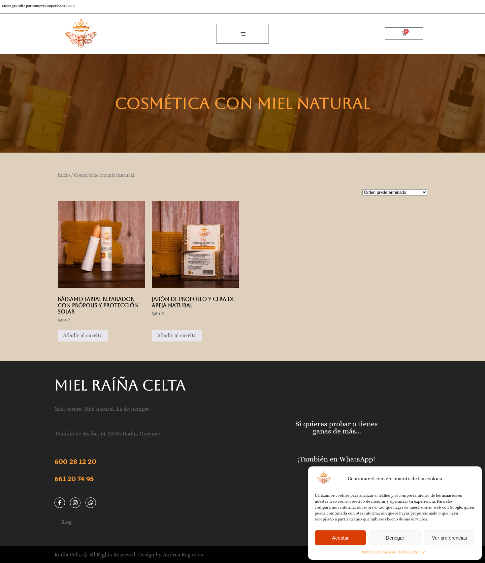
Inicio (64, 175)
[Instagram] (75, 502)
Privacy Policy (412, 552)
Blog (66, 522)
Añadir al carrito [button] (83, 335)
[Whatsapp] (90, 502)
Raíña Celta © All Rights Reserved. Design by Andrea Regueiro (128, 554)
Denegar (395, 538)
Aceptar (340, 538)
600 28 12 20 (75, 461)
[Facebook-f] (59, 502)
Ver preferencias (449, 538)
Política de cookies (379, 552)
